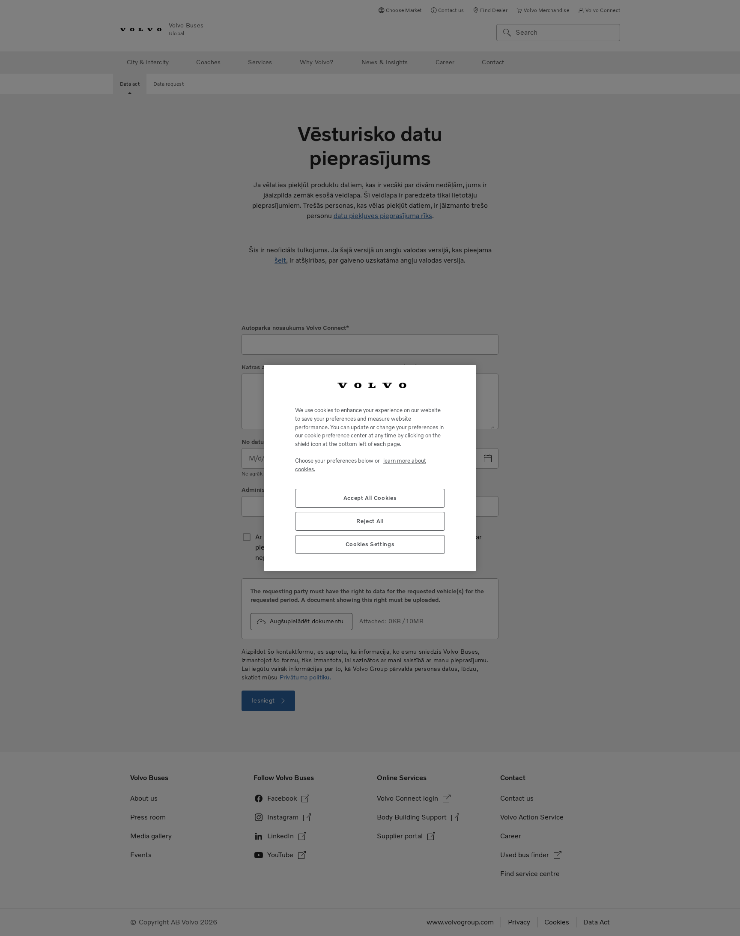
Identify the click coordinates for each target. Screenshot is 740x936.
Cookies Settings (370, 544)
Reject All (370, 521)
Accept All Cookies (370, 498)
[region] (370, 468)
